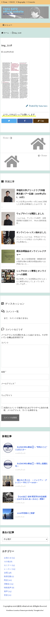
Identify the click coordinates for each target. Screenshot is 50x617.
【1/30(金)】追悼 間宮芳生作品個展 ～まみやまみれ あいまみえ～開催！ (31, 497)
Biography (21, 2)
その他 (8, 561)
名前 (3, 372)
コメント (5, 343)
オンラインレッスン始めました (31, 232)
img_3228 (17, 33)
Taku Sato (43, 106)
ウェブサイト (6, 395)
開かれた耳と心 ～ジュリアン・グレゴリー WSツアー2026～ (31, 481)
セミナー (9, 565)
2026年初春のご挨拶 (26, 513)
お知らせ (9, 558)
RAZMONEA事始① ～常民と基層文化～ (31, 464)
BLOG (12, 2)
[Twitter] (9, 121)
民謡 (8, 580)
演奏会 (8, 584)
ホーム (6, 33)
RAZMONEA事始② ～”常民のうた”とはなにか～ (31, 448)
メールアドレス (8, 383)
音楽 (7, 595)
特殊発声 (9, 588)
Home (5, 2)
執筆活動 (9, 576)
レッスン (9, 569)
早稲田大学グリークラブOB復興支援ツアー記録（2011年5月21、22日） (31, 194)
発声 (7, 591)
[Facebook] (25, 121)
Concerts (31, 2)
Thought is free (38, 611)
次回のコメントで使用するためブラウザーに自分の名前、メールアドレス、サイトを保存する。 (26, 409)
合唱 (7, 573)
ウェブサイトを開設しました (30, 213)
